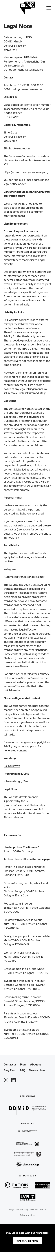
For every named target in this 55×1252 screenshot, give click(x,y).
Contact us (10, 1065)
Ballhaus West (12, 766)
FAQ (22, 1070)
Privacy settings (27, 1215)
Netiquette (40, 1209)
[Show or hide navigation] (48, 8)
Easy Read (10, 1070)
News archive (37, 1070)
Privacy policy (27, 1209)
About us (35, 1065)
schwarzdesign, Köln (16, 781)
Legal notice (15, 1209)
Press (23, 1065)
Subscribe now (27, 1241)
